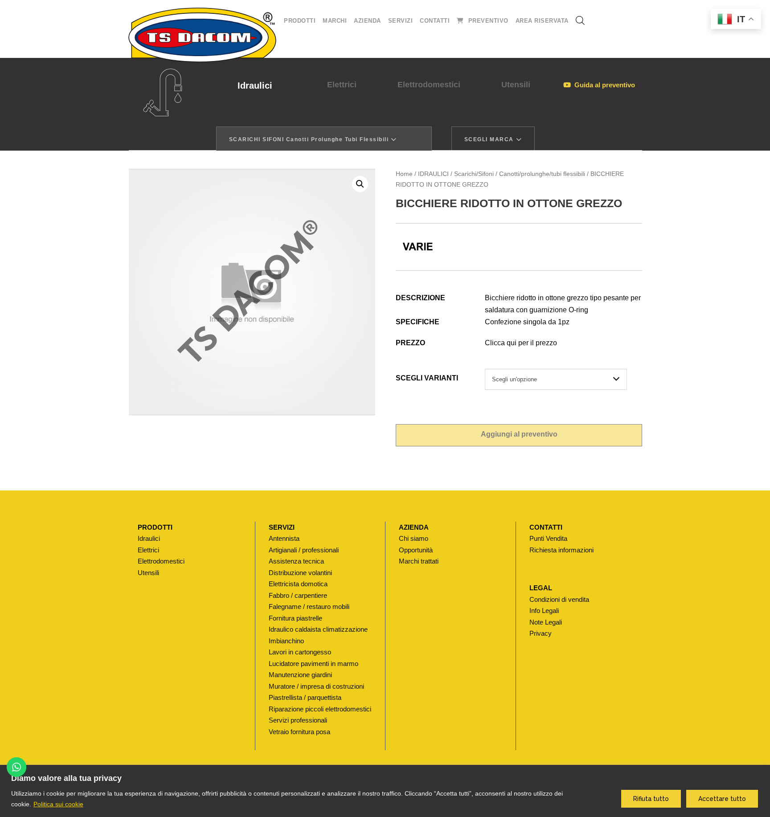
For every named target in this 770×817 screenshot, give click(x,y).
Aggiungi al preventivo (519, 434)
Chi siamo (413, 538)
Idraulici (255, 85)
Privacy (540, 633)
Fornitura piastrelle (295, 618)
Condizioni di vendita (559, 599)
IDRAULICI (433, 173)
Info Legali (544, 610)
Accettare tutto (722, 798)
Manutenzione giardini (300, 674)
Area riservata (542, 20)
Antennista (284, 538)
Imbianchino (286, 641)
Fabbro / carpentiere (298, 595)
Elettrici (341, 84)
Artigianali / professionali (304, 550)
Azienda (367, 20)
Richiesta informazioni (561, 550)
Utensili (515, 84)
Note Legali (545, 622)
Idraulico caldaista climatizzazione (318, 629)
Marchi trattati (418, 561)
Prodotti (299, 20)
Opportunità (416, 550)
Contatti (435, 20)
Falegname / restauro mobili (309, 606)
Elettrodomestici (428, 84)
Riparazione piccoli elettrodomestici (320, 709)
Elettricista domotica (298, 584)
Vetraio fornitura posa (299, 731)
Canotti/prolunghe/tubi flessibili (542, 173)
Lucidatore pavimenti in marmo (313, 663)
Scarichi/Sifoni (474, 173)
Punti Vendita (548, 538)
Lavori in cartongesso (300, 652)
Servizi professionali (298, 720)
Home (404, 173)
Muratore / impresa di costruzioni (316, 686)
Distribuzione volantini (300, 572)
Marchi (335, 20)
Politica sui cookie (58, 804)
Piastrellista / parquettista (305, 697)
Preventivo (488, 20)
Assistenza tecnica (296, 561)
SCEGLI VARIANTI (427, 378)
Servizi (400, 20)
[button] (360, 184)
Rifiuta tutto (651, 798)
